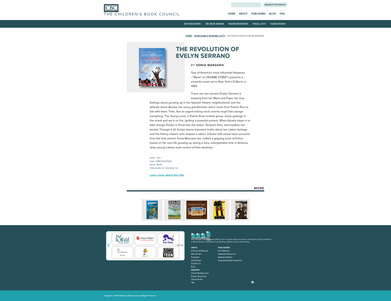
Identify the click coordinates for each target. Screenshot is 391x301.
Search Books (278, 24)
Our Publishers (192, 24)
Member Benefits (225, 257)
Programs (195, 257)
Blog (272, 13)
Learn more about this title (167, 175)
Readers (195, 270)
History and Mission (199, 251)
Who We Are (196, 254)
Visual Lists (259, 24)
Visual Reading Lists (200, 273)
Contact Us (196, 263)
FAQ (282, 13)
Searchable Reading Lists (209, 36)
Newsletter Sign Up (275, 5)
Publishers (258, 13)
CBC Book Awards (214, 24)
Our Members (224, 251)
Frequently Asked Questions (230, 260)
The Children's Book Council (142, 14)
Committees (196, 260)
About (243, 13)
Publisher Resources (227, 254)
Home (231, 13)
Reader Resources (238, 24)
